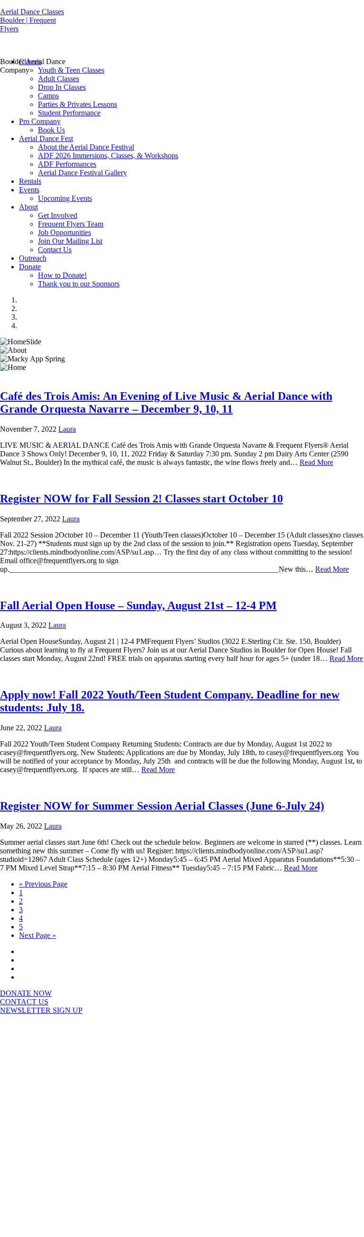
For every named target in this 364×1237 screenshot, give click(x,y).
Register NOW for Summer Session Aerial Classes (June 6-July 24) (162, 806)
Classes (30, 61)
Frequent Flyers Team (70, 224)
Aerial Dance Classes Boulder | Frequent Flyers (32, 20)
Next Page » (37, 935)
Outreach (32, 258)
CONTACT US (24, 1002)
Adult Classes (58, 79)
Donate (30, 267)
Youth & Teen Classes (71, 70)
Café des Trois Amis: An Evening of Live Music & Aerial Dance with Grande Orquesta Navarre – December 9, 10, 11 (166, 402)
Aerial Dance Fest (46, 138)
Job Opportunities (64, 232)
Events (29, 190)
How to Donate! (62, 275)
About (28, 207)
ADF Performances (67, 164)
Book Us (51, 130)
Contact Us (55, 250)
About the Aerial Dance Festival (86, 147)
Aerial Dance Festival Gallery (82, 173)
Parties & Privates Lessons (77, 104)
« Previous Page (43, 884)
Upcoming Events (65, 198)
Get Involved (57, 215)
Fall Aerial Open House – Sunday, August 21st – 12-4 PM (138, 605)
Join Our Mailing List (70, 241)
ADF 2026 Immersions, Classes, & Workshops (108, 155)
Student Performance (69, 113)
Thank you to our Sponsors (78, 284)
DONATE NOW (26, 993)
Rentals (30, 181)
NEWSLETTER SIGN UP (41, 1010)
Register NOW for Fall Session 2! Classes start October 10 (141, 498)
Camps (48, 96)
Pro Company (40, 121)
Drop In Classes (62, 87)
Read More (316, 462)
